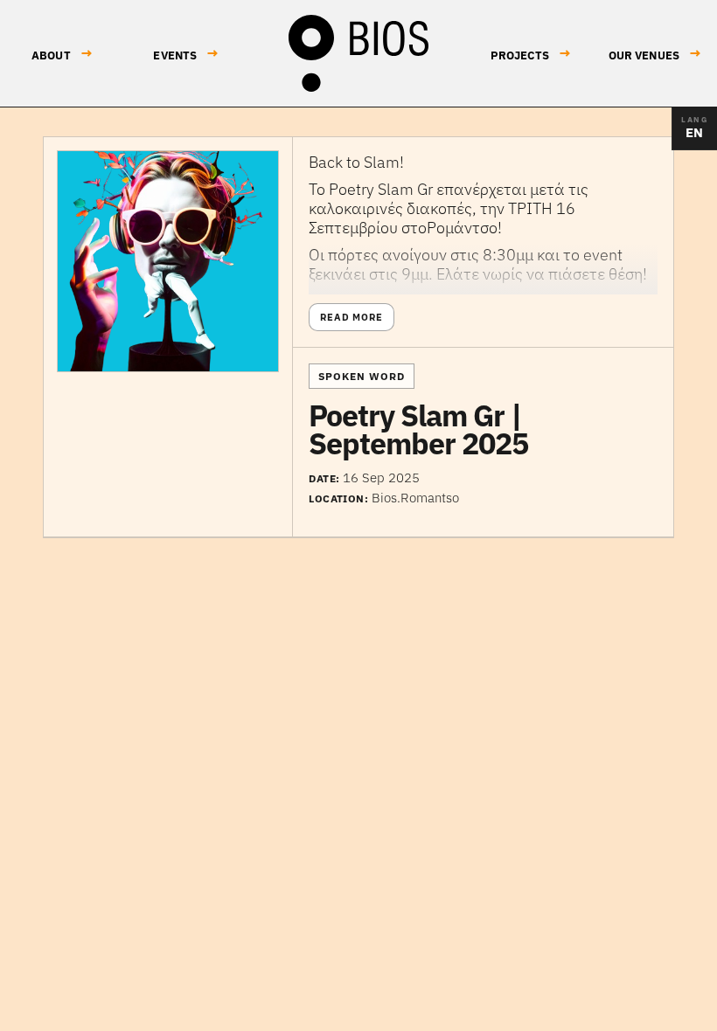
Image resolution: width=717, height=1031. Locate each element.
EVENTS (186, 54)
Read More (351, 317)
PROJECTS (531, 54)
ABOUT (62, 54)
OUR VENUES (655, 54)
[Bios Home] (358, 53)
